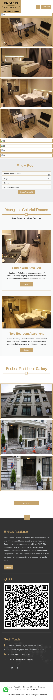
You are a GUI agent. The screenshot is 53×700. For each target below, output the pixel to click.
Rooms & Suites (29, 686)
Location (26, 689)
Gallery (18, 689)
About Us (17, 686)
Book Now (46, 7)
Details (26, 284)
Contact (34, 689)
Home (9, 686)
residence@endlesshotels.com (21, 659)
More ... (26, 503)
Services (41, 686)
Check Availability (27, 192)
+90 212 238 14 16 (22, 654)
